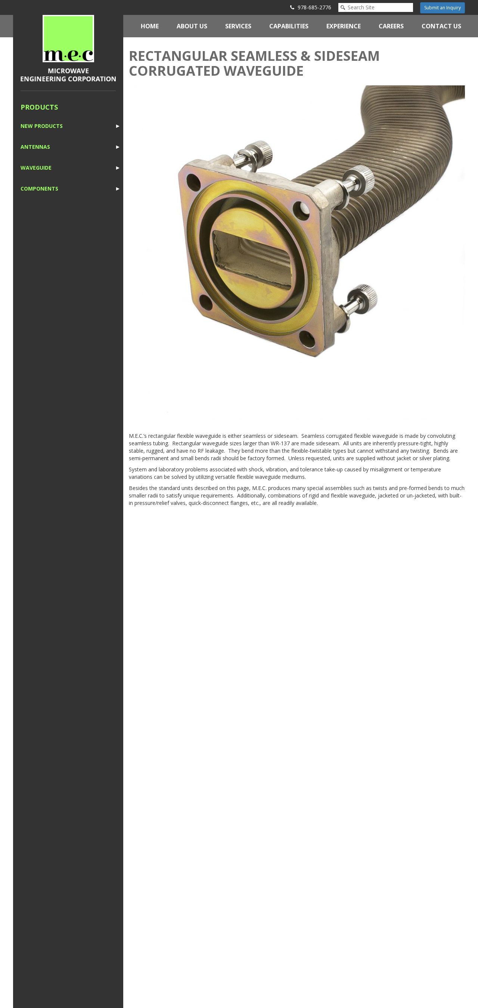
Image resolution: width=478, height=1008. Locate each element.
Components (39, 188)
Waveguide (36, 167)
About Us (192, 26)
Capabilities (288, 26)
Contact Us (441, 26)
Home (150, 26)
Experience (343, 26)
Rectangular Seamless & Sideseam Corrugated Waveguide (254, 63)
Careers (391, 26)
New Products (42, 125)
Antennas (35, 146)
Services (238, 26)
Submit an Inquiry (442, 7)
